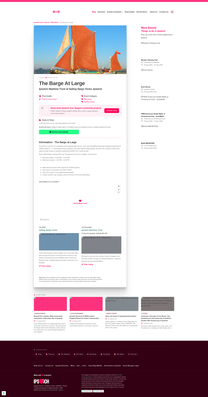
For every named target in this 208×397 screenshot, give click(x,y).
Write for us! (38, 366)
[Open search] (172, 12)
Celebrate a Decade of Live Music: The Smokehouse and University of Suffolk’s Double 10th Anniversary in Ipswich (156, 318)
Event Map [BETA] (95, 366)
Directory (101, 12)
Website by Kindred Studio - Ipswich (52, 390)
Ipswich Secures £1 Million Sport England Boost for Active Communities (84, 317)
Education (88, 99)
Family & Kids (89, 102)
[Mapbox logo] (44, 219)
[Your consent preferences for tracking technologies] (4, 393)
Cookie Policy (99, 391)
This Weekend (65, 354)
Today (40, 354)
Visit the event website (59, 132)
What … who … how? (78, 366)
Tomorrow (51, 354)
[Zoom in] (118, 186)
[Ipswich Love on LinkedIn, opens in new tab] (58, 12)
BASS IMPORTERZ (148, 143)
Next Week (92, 354)
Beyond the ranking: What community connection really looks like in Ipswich (48, 317)
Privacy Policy (88, 391)
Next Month (120, 354)
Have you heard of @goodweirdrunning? (120, 316)
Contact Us (163, 12)
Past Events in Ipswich (112, 366)
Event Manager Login (131, 366)
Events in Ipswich (114, 12)
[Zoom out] (118, 189)
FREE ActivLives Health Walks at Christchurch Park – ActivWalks (153, 115)
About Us (154, 12)
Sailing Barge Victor (48, 230)
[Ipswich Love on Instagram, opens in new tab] (56, 12)
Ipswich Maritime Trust (91, 230)
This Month (106, 354)
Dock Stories (145, 87)
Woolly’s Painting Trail (149, 60)
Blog (94, 12)
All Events (133, 354)
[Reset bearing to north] (118, 192)
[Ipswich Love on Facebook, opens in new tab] (54, 12)
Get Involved (141, 12)
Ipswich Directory (61, 366)
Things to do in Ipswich (153, 31)
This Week (79, 354)
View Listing (46, 266)
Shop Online (129, 12)
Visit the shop (112, 110)
